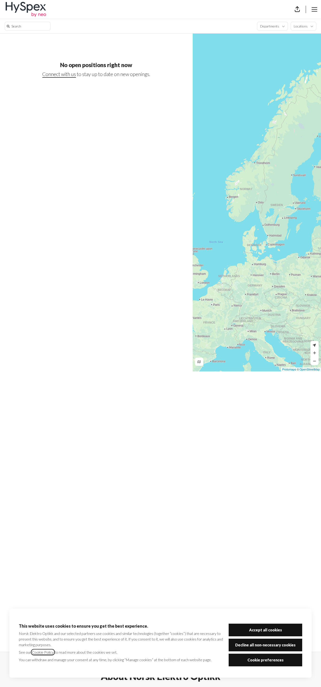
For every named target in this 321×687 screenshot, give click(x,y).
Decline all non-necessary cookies (265, 645)
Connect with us (59, 74)
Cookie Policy (43, 652)
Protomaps (289, 369)
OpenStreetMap (310, 369)
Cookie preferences (265, 660)
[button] (297, 9)
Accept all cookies (265, 630)
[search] (28, 26)
